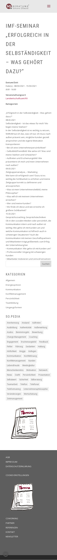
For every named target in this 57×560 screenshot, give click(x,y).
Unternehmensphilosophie (36, 389)
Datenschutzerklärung (18, 466)
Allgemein (10, 280)
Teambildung (12, 302)
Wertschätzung (30, 394)
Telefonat (34, 384)
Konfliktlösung (30, 356)
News (9, 374)
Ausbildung (12, 327)
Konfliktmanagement (16, 293)
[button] (5, 554)
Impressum (11, 461)
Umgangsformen (14, 307)
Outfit (17, 374)
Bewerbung (37, 332)
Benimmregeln (22, 332)
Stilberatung (36, 379)
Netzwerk (43, 370)
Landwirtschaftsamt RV (17, 98)
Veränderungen (14, 394)
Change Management (16, 337)
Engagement (12, 341)
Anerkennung (13, 322)
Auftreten (36, 322)
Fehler (10, 346)
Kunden (31, 360)
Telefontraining (14, 389)
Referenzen (12, 527)
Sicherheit (23, 379)
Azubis (10, 332)
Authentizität (25, 327)
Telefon (23, 384)
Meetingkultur (28, 365)
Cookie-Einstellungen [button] (17, 475)
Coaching (33, 337)
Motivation (31, 370)
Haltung (41, 346)
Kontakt (10, 532)
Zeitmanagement (14, 398)
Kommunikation (13, 289)
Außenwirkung (40, 327)
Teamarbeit (12, 384)
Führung (19, 346)
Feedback (43, 341)
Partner (10, 523)
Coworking (12, 518)
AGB (8, 457)
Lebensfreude (13, 365)
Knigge (22, 351)
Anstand (25, 322)
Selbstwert (11, 379)
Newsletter (12, 536)
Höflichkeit (11, 351)
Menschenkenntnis (15, 370)
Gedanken (30, 346)
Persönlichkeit (12, 298)
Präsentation (44, 374)
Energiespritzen (13, 284)
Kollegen (32, 351)
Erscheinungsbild (28, 341)
